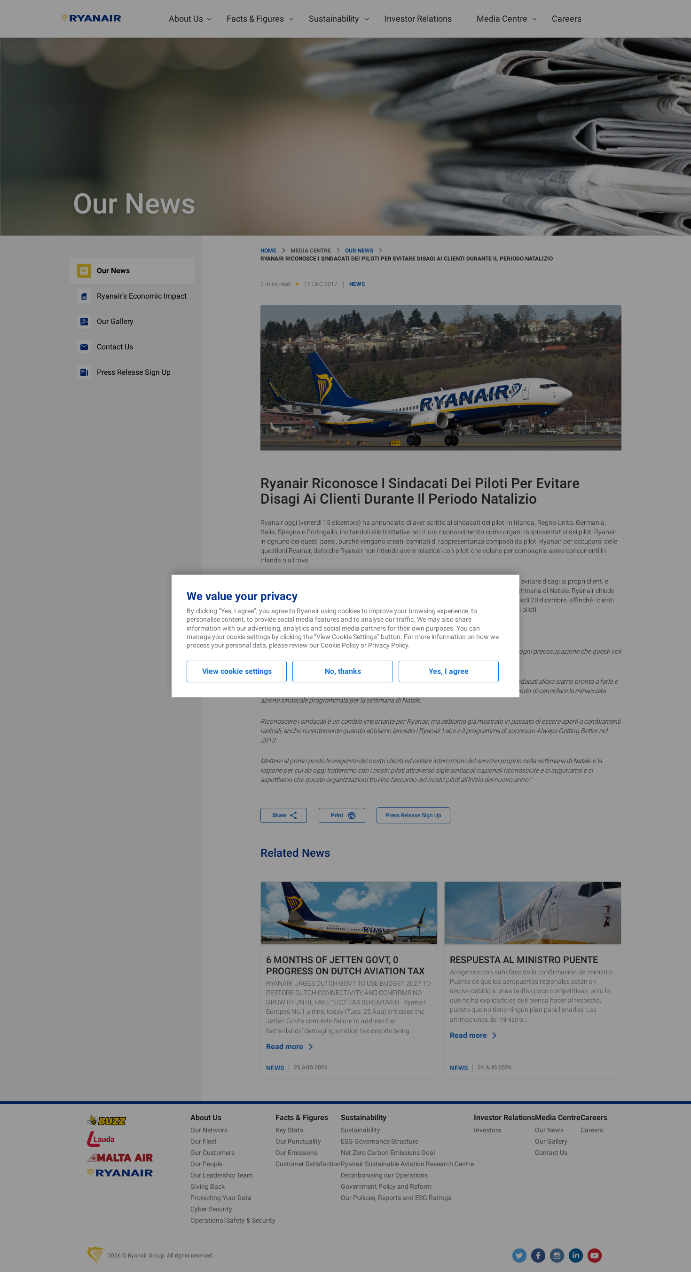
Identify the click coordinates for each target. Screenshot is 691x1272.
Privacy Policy (388, 645)
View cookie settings (237, 671)
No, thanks (343, 671)
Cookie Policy (340, 645)
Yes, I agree (449, 671)
